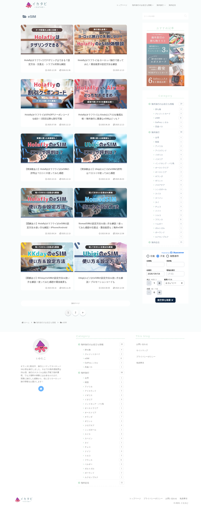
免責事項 (140, 363)
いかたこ (41, 358)
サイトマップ (142, 350)
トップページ (135, 498)
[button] (184, 16)
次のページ (75, 303)
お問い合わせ (142, 344)
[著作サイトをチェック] (41, 388)
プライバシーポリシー (145, 357)
